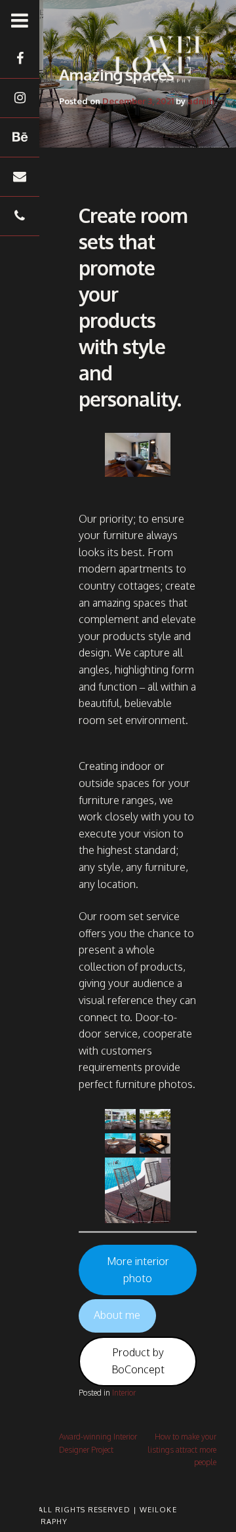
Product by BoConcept (138, 1361)
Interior (124, 1393)
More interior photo (138, 1270)
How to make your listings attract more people (182, 1449)
